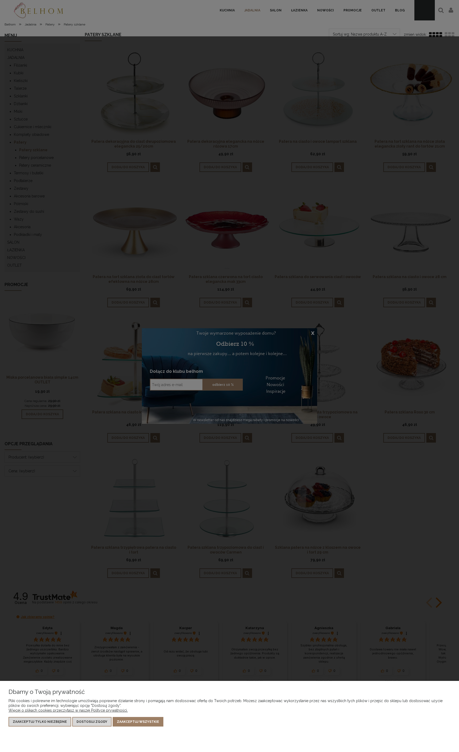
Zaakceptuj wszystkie (138, 722)
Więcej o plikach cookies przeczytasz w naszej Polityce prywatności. (68, 710)
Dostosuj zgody (91, 722)
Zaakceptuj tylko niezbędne (40, 722)
